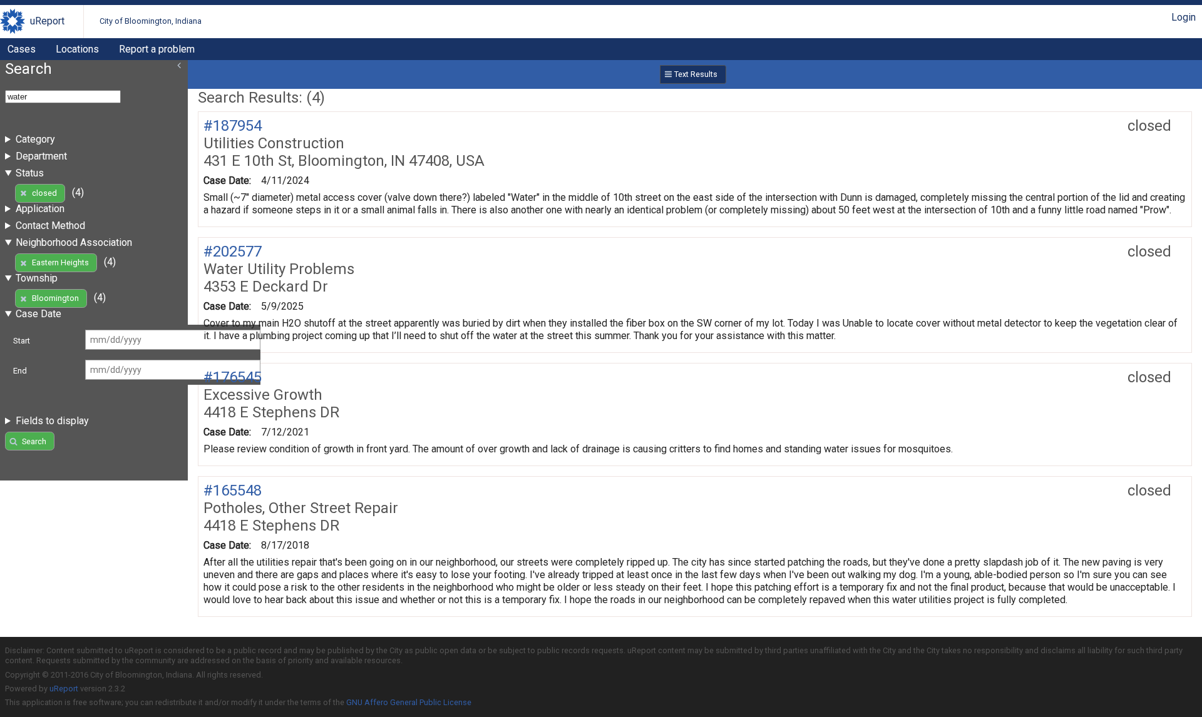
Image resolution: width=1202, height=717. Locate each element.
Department (41, 156)
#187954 (232, 126)
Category (35, 139)
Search (34, 441)
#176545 (232, 377)
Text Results (695, 74)
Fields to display (52, 421)
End (20, 370)
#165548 (232, 490)
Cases (22, 49)
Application (40, 209)
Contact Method (50, 225)
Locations (77, 49)
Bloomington (55, 298)
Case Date (38, 314)
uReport (47, 21)
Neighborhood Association (74, 242)
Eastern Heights (60, 262)
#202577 (232, 251)
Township (37, 278)
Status (30, 173)
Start (21, 340)
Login (1183, 17)
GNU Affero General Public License (408, 702)
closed (44, 193)
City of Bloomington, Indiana (151, 21)
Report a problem (157, 49)
